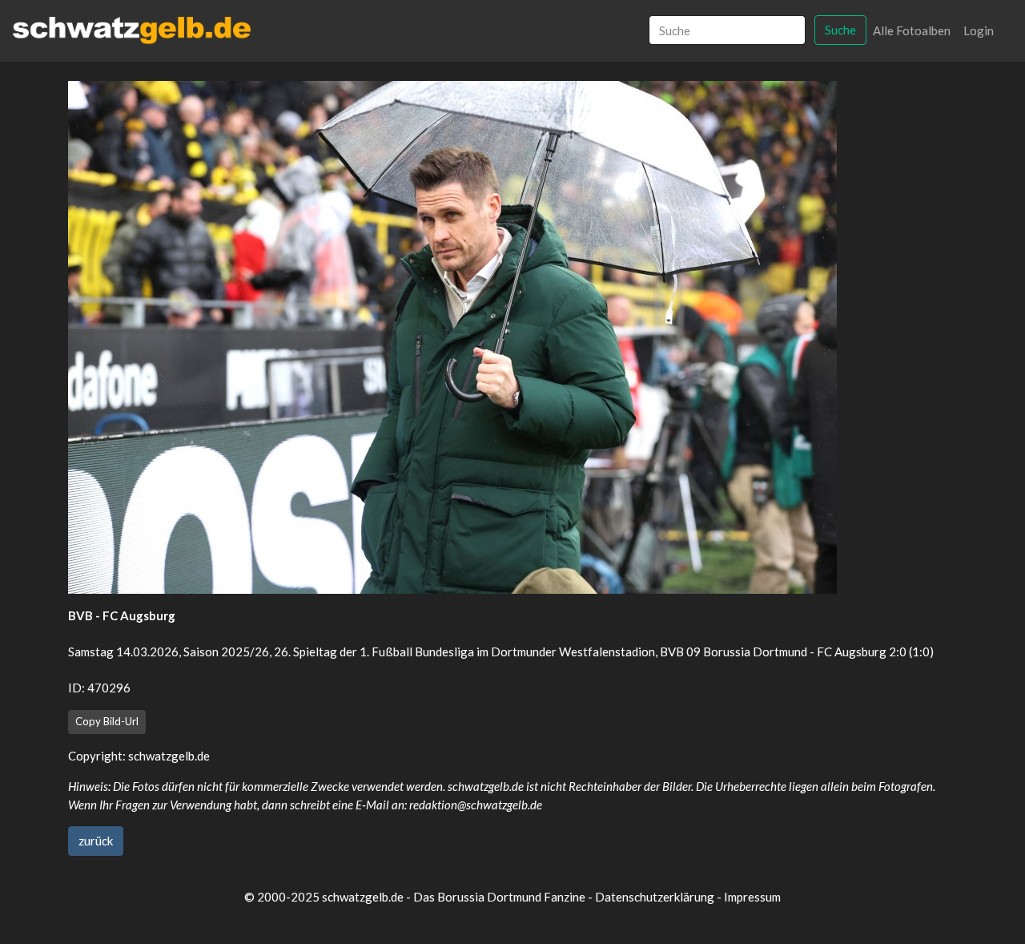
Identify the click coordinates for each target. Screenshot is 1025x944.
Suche (840, 29)
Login (978, 30)
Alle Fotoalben (912, 30)
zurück (95, 840)
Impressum (752, 897)
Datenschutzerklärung (654, 897)
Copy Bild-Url (107, 721)
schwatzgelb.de (169, 755)
